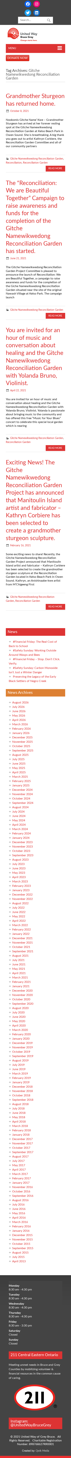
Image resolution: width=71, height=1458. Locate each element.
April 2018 (19, 1121)
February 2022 (21, 929)
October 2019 (21, 1051)
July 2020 (18, 1012)
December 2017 (22, 1139)
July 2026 (18, 706)
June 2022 (18, 912)
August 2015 (20, 1252)
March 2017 (20, 1174)
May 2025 (18, 768)
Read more (55, 168)
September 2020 (22, 1003)
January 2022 (20, 933)
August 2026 (20, 702)
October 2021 (21, 947)
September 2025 (22, 750)
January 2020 (20, 1038)
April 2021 (19, 973)
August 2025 (20, 754)
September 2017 (22, 1152)
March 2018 (20, 1126)
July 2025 (18, 759)
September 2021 (22, 951)
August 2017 (20, 1156)
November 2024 (22, 794)
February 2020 (21, 1034)
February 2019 (21, 1078)
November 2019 (22, 1047)
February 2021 (21, 981)
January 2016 (20, 1230)
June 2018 (18, 1112)
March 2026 (20, 724)
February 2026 (21, 728)
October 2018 (21, 1095)
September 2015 (22, 1248)
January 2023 (20, 890)
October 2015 (21, 1243)
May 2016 (18, 1213)
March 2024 (20, 829)
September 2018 (22, 1099)
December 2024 (22, 789)
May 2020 (18, 1021)
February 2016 (21, 1226)
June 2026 (18, 711)
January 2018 (20, 1134)
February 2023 (21, 885)
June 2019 (18, 1069)
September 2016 (22, 1195)
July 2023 (18, 864)
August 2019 (20, 1060)
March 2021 (20, 977)
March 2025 (20, 776)
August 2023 (20, 859)
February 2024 (21, 833)
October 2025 (21, 746)
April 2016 (19, 1217)
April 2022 (19, 920)
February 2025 (21, 781)
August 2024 (20, 807)
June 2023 (18, 868)
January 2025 (20, 785)
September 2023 (22, 855)
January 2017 (20, 1182)
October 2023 (21, 851)
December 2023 (22, 842)
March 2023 (20, 881)
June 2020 (18, 1016)
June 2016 (18, 1209)
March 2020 (20, 1030)
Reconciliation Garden (35, 162)
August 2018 (20, 1104)
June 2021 (18, 964)
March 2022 (20, 925)
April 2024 (19, 824)
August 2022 (20, 903)
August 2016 (20, 1200)
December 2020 (22, 990)
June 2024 (18, 816)
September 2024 (22, 802)
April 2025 (19, 772)
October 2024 (21, 798)
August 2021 (20, 955)
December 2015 (22, 1235)
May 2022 (18, 916)
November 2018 (22, 1091)
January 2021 (20, 986)
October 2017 (21, 1147)
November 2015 (22, 1239)
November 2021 (22, 942)
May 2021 (18, 968)
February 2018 (21, 1130)
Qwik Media (42, 1450)
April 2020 (19, 1025)
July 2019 (18, 1064)
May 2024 (18, 820)
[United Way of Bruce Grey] (26, 40)
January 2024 (20, 837)
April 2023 (19, 877)
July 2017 (18, 1160)
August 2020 (20, 1008)
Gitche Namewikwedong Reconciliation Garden (36, 158)
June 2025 (18, 763)
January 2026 (20, 733)
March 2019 (20, 1073)
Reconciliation (14, 162)
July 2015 (18, 1257)
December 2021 (22, 938)
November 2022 (22, 899)
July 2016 (18, 1204)
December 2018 (22, 1086)
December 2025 (22, 737)
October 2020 (21, 999)
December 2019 (22, 1043)
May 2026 (18, 715)
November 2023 (22, 846)
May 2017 (18, 1165)
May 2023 (18, 872)
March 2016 (20, 1222)
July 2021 (18, 960)
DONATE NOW (17, 58)
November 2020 (22, 995)
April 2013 (19, 1261)
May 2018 (18, 1117)
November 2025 (22, 741)
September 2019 (22, 1056)
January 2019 (20, 1082)
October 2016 (21, 1191)
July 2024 (18, 811)
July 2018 (18, 1108)
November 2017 (22, 1143)
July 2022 (18, 907)
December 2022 (22, 894)
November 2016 (22, 1187)
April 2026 (19, 720)
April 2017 (19, 1169)
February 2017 (21, 1178)
